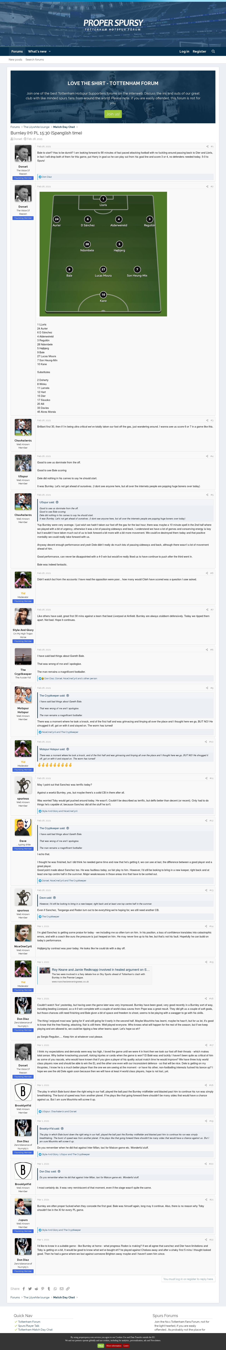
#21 (211, 1199)
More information (113, 1346)
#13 (211, 890)
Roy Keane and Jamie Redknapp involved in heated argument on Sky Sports (106, 969)
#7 (212, 609)
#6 (211, 573)
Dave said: (46, 897)
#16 (211, 998)
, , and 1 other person (70, 678)
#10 (211, 741)
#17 (211, 1045)
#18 (211, 1085)
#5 (212, 495)
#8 (211, 649)
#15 (211, 962)
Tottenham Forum (29, 1321)
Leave (126, 1346)
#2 (212, 186)
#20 (211, 1164)
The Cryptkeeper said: (52, 695)
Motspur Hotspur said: (52, 749)
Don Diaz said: (48, 1171)
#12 (211, 820)
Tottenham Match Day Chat (35, 1329)
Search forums (35, 59)
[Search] (213, 51)
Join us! (113, 114)
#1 (212, 146)
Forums (17, 51)
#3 (212, 420)
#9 (211, 688)
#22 (211, 1239)
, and (64, 880)
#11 (211, 778)
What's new (37, 51)
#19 (211, 1121)
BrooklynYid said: (50, 1128)
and (60, 732)
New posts (15, 59)
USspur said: (47, 502)
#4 (211, 456)
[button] (50, 51)
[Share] (207, 146)
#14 (211, 926)
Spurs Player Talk (28, 1325)
